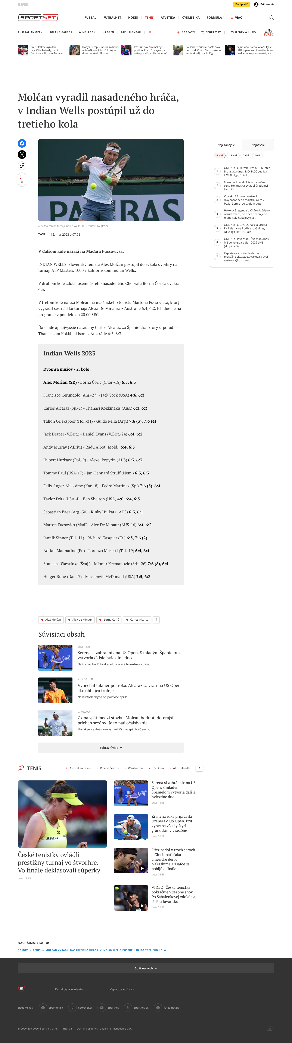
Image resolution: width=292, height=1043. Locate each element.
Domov (23, 950)
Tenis (149, 18)
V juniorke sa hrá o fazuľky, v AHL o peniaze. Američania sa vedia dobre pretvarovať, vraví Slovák (255, 50)
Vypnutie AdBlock (122, 989)
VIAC (238, 18)
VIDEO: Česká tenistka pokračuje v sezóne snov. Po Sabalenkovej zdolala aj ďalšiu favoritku (174, 894)
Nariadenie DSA (122, 1028)
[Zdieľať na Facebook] (22, 143)
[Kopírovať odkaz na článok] (22, 165)
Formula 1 (216, 18)
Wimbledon (135, 768)
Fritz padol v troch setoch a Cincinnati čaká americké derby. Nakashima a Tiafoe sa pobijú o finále (173, 859)
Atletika (168, 18)
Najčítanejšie (226, 145)
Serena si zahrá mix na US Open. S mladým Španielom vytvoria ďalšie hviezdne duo (174, 789)
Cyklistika (191, 18)
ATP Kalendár (181, 768)
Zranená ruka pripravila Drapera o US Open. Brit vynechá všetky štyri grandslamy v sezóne (172, 823)
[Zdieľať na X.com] (22, 154)
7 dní (246, 155)
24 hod (233, 155)
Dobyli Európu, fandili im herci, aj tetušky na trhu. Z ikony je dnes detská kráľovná (100, 50)
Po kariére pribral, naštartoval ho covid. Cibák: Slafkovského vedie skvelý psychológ (203, 50)
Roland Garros (109, 768)
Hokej (133, 18)
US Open (158, 768)
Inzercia (67, 1028)
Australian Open (80, 768)
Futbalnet (112, 18)
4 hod (220, 155)
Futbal (90, 18)
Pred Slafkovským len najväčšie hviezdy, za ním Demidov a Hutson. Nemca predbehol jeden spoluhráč (47, 50)
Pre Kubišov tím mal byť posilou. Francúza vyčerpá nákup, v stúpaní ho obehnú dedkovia (150, 50)
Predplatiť (241, 4)
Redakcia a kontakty (69, 989)
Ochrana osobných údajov (92, 1028)
